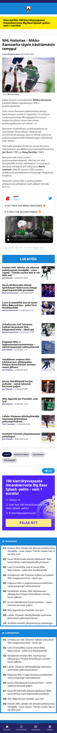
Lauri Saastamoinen (11, 54)
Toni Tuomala (8, 424)
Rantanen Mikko (21, 454)
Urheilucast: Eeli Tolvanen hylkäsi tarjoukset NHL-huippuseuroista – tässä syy (18, 327)
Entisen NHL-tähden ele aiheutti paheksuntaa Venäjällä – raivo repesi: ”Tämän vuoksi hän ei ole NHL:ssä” (21, 271)
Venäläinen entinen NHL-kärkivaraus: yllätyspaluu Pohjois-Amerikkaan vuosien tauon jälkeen (19, 363)
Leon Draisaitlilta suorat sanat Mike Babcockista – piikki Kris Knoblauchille (19, 305)
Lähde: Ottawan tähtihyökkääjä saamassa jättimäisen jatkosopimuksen (20, 419)
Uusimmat (11, 541)
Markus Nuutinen (10, 293)
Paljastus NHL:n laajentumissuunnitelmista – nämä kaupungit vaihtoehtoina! (20, 344)
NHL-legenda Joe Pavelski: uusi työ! (20, 400)
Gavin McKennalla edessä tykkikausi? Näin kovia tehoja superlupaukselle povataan (19, 287)
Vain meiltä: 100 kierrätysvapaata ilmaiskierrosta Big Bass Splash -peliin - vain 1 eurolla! (27, 22)
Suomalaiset (38, 454)
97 (21, 247)
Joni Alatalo (7, 278)
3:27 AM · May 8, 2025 (34, 247)
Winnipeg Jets (9, 460)
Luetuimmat (12, 632)
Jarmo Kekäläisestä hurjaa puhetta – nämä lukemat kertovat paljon (17, 384)
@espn (16, 199)
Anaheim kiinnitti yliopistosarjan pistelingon (21, 435)
